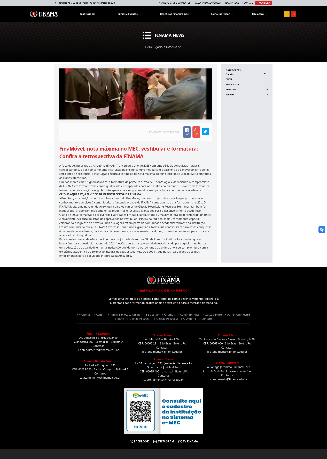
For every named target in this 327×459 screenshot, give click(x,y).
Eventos (230, 94)
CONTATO (248, 2)
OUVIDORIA (264, 2)
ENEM (229, 79)
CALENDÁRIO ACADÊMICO (207, 2)
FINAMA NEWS (232, 2)
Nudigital (193, 454)
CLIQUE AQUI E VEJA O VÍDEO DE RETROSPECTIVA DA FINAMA (100, 194)
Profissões (231, 89)
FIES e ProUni (232, 84)
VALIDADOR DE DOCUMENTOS (175, 2)
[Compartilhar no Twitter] (205, 131)
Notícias (230, 74)
